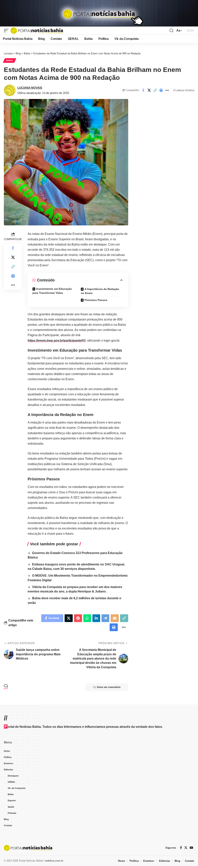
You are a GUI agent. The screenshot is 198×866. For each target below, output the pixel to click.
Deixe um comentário (108, 687)
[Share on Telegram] (105, 618)
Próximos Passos (95, 300)
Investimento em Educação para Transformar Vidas (52, 290)
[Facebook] (181, 847)
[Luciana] (36, 30)
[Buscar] (171, 30)
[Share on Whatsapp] (87, 618)
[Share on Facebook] (143, 90)
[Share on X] (149, 90)
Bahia (9, 60)
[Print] (161, 90)
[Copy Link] (155, 90)
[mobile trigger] (7, 30)
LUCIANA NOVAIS (29, 87)
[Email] (115, 618)
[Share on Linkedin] (96, 618)
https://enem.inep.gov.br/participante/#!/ (56, 340)
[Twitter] (185, 847)
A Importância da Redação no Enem (100, 291)
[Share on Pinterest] (78, 618)
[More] (167, 90)
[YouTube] (191, 847)
